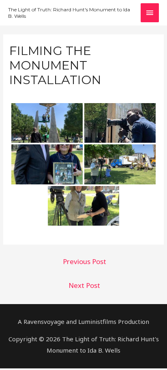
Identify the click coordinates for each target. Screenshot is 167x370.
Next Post (84, 285)
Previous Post (84, 261)
